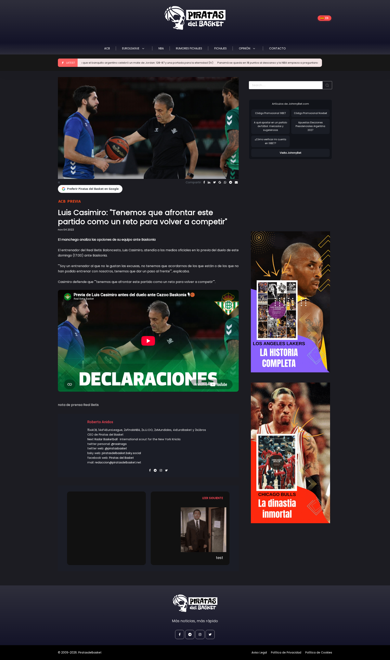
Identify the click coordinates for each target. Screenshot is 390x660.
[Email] (236, 182)
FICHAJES (220, 48)
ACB (107, 48)
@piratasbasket (116, 448)
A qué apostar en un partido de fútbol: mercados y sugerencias (270, 126)
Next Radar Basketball (102, 439)
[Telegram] (230, 182)
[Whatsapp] (225, 182)
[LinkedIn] (209, 182)
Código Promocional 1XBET (270, 113)
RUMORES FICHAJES (189, 48)
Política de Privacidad (286, 652)
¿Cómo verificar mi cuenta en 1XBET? (270, 141)
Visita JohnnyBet (290, 152)
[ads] (290, 301)
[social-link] (179, 634)
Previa (74, 201)
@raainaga (119, 444)
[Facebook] (204, 182)
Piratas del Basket (121, 458)
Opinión (245, 48)
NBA (161, 48)
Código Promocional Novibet (310, 113)
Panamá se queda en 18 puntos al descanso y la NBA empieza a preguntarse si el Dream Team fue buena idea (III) (256, 63)
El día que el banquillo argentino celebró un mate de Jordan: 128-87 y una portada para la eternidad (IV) (107, 63)
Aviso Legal (259, 652)
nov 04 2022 (66, 230)
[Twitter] (214, 182)
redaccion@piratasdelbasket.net (118, 462)
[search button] (327, 85)
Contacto (277, 48)
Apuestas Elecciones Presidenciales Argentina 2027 (310, 126)
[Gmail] (220, 182)
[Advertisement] (283, 191)
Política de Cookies (318, 652)
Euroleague (131, 48)
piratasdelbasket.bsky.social (121, 453)
